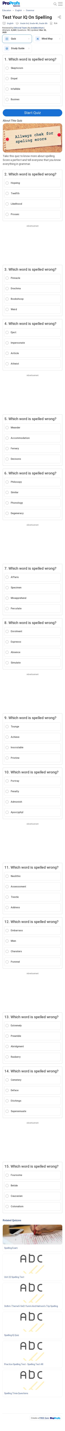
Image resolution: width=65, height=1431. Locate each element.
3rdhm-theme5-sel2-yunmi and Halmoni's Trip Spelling (31, 1306)
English (10, 23)
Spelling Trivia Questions (16, 1393)
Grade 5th (43, 23)
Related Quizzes (12, 1220)
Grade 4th (34, 23)
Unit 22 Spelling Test (14, 1277)
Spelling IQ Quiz (11, 1335)
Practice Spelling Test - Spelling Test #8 (23, 1364)
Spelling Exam (11, 1248)
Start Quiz (32, 113)
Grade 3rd (24, 23)
